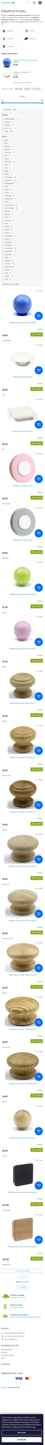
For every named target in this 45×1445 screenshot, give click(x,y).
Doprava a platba (6, 1350)
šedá (8, 257)
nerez (8, 202)
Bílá (7, 143)
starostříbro (10, 251)
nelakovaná (10, 199)
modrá (8, 190)
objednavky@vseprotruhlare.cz (14, 1333)
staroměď (9, 245)
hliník (8, 171)
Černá (8, 159)
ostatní (8, 230)
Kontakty (4, 1352)
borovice (9, 152)
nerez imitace (11, 205)
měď (8, 186)
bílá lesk (9, 146)
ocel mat (9, 220)
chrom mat (10, 180)
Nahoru (23, 1287)
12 (27, 1277)
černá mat (10, 162)
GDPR (3, 1358)
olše (7, 224)
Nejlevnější (18, 89)
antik (8, 140)
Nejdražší (27, 89)
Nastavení (22, 1432)
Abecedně (36, 89)
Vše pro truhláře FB (10, 1339)
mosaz (8, 193)
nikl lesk (9, 211)
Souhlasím (21, 1439)
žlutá (8, 279)
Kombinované (11, 183)
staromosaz (10, 248)
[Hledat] (28, 3)
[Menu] (40, 3)
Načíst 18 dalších (22, 1271)
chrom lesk (10, 177)
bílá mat (9, 149)
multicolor (9, 196)
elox (7, 168)
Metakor (9, 125)
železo (8, 276)
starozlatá (9, 254)
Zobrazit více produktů (21, 83)
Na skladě (10, 110)
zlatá (8, 273)
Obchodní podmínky (7, 1355)
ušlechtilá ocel (11, 267)
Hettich (8, 122)
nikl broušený (11, 208)
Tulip (8, 131)
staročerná (10, 242)
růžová (8, 233)
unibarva (9, 261)
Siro (8, 128)
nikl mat (9, 214)
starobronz (10, 236)
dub (7, 165)
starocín (9, 239)
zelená (8, 270)
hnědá (8, 174)
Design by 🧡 (10, 1388)
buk (7, 156)
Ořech (8, 227)
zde (34, 1427)
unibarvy (9, 264)
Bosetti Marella (11, 119)
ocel (7, 217)
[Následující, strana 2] (22, 1277)
